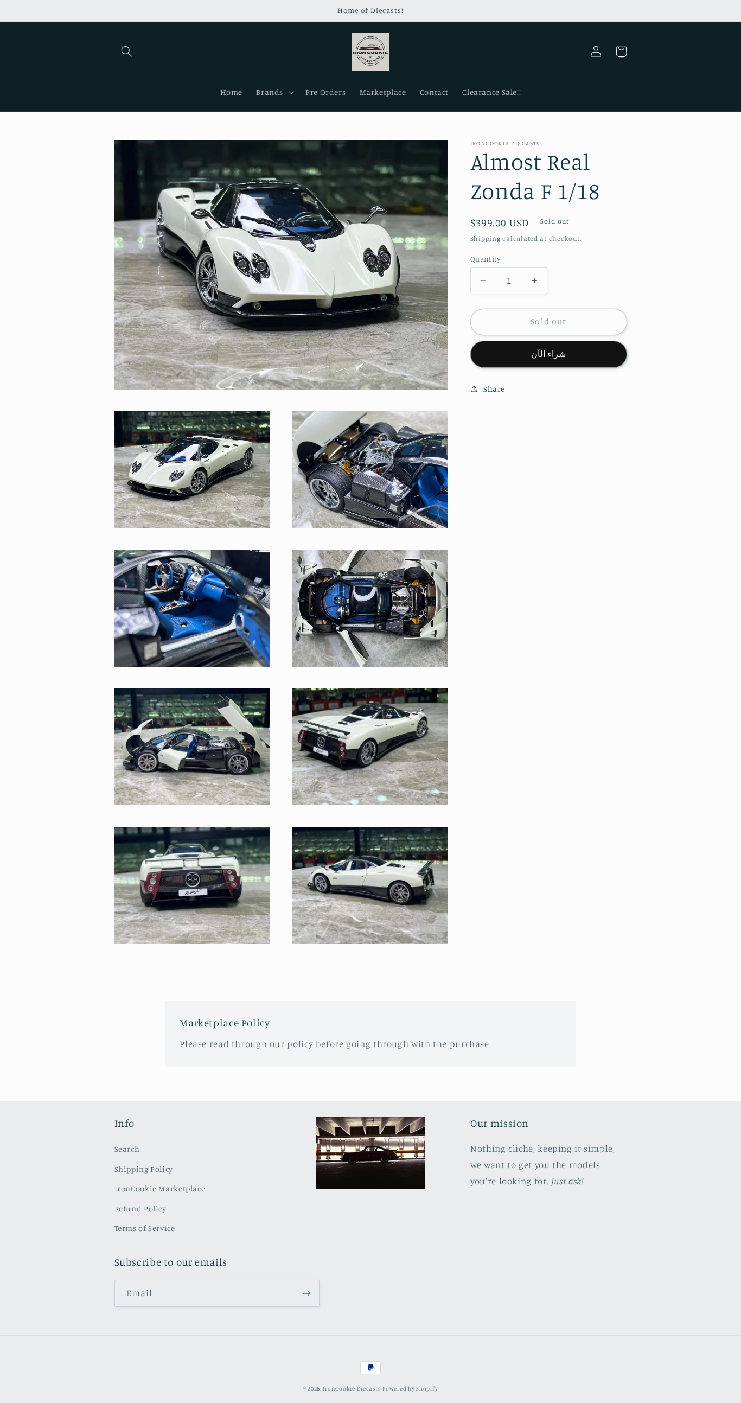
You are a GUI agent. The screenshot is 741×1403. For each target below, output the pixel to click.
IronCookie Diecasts (351, 1388)
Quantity (485, 258)
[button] (126, 51)
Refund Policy (140, 1208)
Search (127, 1148)
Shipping (485, 238)
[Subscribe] (305, 1293)
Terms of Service (144, 1228)
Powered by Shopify (410, 1388)
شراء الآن (548, 353)
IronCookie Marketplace (160, 1188)
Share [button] (494, 388)
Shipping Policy (143, 1169)
